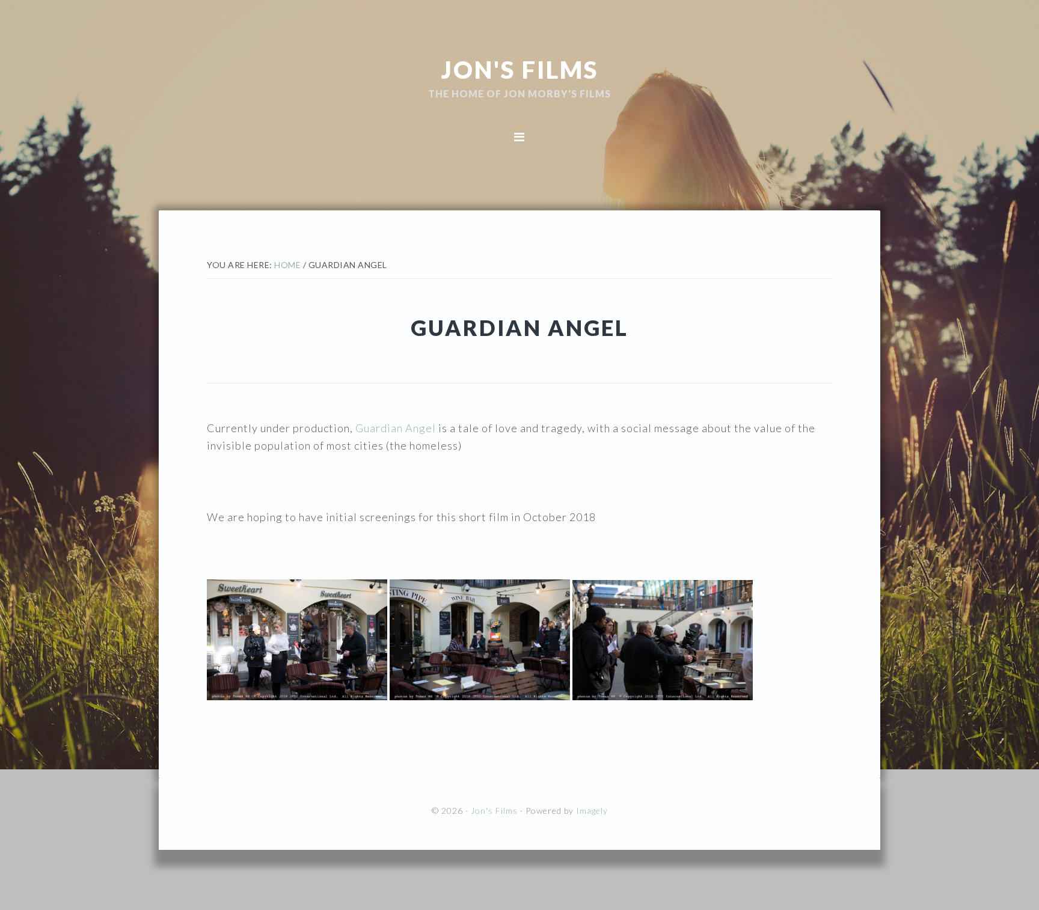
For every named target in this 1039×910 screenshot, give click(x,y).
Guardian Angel (395, 428)
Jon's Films (519, 69)
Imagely (592, 810)
